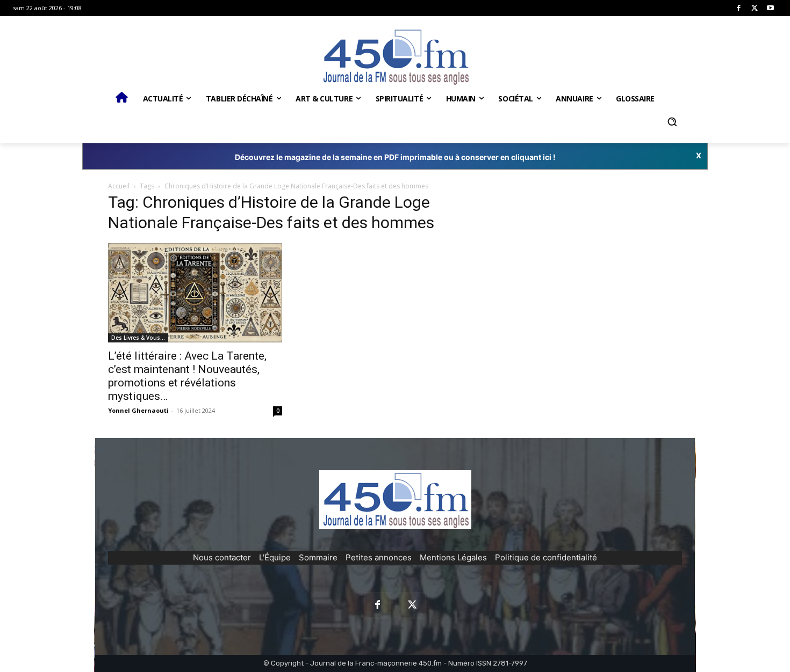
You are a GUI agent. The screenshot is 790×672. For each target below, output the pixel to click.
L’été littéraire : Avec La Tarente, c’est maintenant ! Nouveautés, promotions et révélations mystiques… (187, 376)
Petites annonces (379, 557)
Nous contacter (222, 557)
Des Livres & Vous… (138, 337)
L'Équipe (275, 557)
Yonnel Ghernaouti (138, 410)
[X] (755, 8)
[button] (672, 122)
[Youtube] (770, 8)
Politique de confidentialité (546, 557)
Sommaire (318, 557)
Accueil (119, 186)
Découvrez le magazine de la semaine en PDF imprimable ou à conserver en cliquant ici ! (395, 157)
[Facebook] (738, 8)
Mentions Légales (453, 557)
